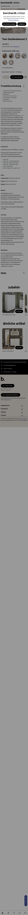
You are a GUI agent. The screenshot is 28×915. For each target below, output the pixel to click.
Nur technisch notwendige (9, 24)
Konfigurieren (22, 24)
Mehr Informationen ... (14, 20)
